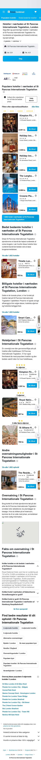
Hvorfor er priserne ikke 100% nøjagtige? (19, 740)
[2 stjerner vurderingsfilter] (4, 111)
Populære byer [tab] (8, 658)
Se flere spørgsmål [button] (20, 609)
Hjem (4, 750)
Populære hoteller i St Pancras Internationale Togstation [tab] (20, 664)
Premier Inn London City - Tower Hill (15, 711)
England (27, 750)
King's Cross (29, 754)
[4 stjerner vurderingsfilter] (20, 111)
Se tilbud (32, 129)
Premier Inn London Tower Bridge (14, 696)
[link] (20, 218)
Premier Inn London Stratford (13, 699)
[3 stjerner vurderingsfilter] (12, 111)
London (8, 754)
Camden (20, 754)
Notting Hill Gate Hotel (10, 715)
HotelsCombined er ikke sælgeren (16, 732)
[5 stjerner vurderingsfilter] (29, 111)
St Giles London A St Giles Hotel (14, 684)
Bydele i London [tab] (9, 643)
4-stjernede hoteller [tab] (29, 628)
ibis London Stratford (10, 708)
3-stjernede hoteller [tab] (10, 628)
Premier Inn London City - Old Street (15, 702)
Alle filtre (35, 106)
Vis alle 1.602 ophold (10, 467)
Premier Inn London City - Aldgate (15, 687)
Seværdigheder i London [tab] (12, 670)
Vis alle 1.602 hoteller (10, 255)
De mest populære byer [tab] (28, 643)
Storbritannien (13, 750)
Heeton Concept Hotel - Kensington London (18, 693)
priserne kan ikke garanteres (11, 726)
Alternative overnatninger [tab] (12, 638)
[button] (3, 11)
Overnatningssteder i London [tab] (14, 653)
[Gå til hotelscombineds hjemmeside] (15, 12)
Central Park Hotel (9, 690)
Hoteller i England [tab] (10, 648)
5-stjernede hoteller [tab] (10, 633)
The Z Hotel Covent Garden (12, 705)
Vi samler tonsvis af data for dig (15, 736)
